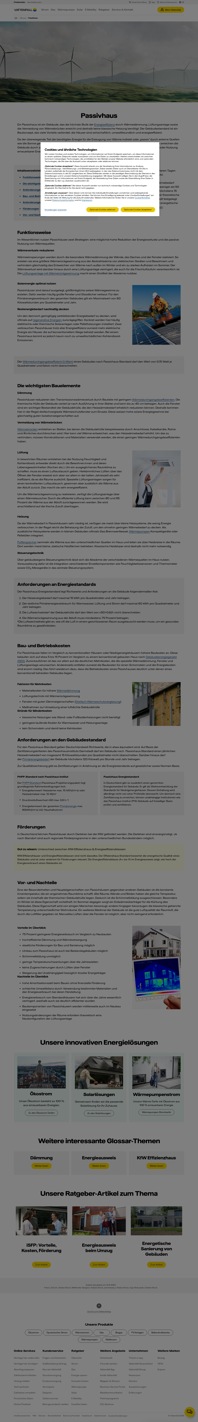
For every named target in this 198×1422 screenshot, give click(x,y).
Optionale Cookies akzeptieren (138, 209)
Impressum (87, 200)
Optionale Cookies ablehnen (102, 209)
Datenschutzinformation (63, 200)
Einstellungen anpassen (56, 209)
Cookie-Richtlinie (142, 198)
